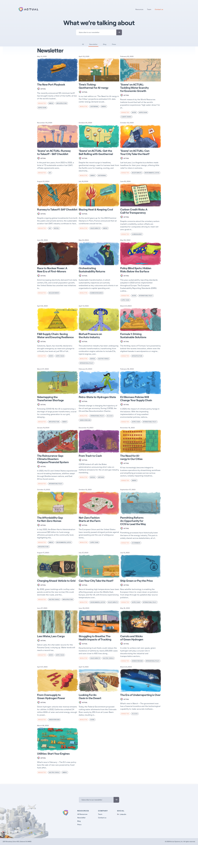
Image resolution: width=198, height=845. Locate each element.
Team (149, 9)
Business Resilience (96, 293)
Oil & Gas (110, 416)
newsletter (42, 103)
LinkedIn (123, 814)
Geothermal (94, 106)
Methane (101, 477)
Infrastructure (61, 103)
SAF (50, 172)
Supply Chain (42, 107)
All (83, 44)
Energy (51, 103)
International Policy (146, 295)
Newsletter (93, 44)
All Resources (82, 814)
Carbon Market (137, 234)
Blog (104, 44)
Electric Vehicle (103, 358)
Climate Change (126, 117)
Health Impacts (137, 172)
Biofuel (56, 228)
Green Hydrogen (85, 420)
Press (114, 44)
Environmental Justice (152, 172)
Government (136, 543)
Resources (139, 9)
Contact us (159, 9)
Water (134, 112)
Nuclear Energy (54, 293)
